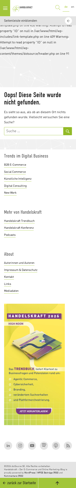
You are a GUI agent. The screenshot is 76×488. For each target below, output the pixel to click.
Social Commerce (15, 172)
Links (7, 284)
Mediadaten (11, 291)
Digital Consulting (15, 185)
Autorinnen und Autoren (19, 263)
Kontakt (9, 277)
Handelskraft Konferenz (19, 227)
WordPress (29, 473)
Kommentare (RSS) (13, 476)
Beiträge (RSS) (51, 473)
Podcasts (10, 235)
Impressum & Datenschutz (20, 270)
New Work (10, 192)
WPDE (40, 473)
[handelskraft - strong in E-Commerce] (23, 8)
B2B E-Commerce (15, 164)
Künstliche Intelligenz (17, 178)
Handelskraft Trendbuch (19, 221)
